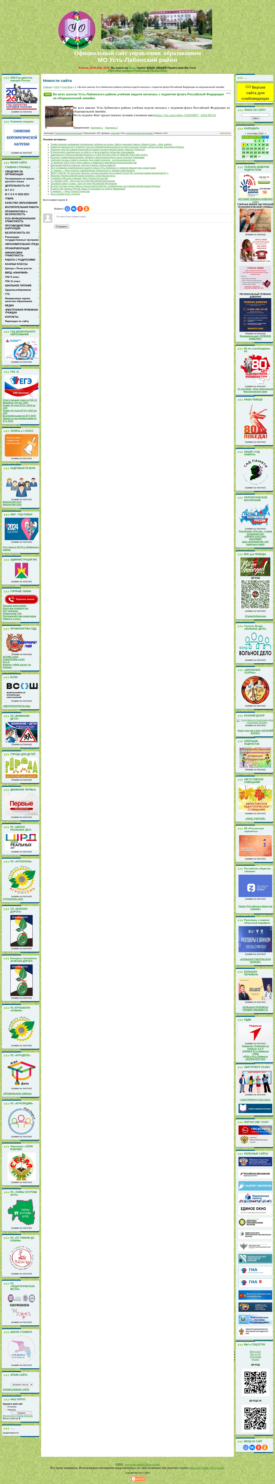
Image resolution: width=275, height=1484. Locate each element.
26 (243, 156)
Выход (155, 70)
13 (247, 148)
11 (267, 144)
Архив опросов (25, 1416)
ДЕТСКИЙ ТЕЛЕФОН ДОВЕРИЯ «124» (255, 200)
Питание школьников (14, 605)
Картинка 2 (111, 127)
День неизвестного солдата (65, 194)
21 (251, 152)
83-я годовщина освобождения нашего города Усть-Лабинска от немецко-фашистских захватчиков (103, 168)
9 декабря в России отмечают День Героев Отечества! (79, 178)
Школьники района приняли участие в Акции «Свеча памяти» (83, 165)
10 (263, 144)
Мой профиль (124, 70)
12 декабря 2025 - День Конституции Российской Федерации (83, 181)
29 (255, 156)
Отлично (11, 1406)
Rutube (255, 1359)
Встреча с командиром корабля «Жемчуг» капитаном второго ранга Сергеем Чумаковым (97, 157)
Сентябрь (67, 87)
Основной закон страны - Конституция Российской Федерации (84, 183)
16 (259, 148)
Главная (47, 87)
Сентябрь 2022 (255, 133)
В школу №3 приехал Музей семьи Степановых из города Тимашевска (88, 189)
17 (263, 148)
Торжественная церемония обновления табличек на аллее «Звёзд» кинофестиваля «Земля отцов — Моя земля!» (111, 144)
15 (255, 148)
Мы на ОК (255, 1354)
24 (263, 152)
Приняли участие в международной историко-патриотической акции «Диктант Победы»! (98, 149)
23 (259, 152)
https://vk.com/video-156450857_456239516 (185, 115)
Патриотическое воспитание (68, 133)
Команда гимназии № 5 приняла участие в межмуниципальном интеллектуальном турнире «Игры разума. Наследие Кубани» (117, 147)
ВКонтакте (255, 1351)
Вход (164, 70)
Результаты (9, 1416)
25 (267, 152)
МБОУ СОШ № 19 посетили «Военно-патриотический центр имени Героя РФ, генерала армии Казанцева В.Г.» (110, 173)
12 (243, 148)
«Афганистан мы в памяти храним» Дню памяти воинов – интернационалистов (93, 160)
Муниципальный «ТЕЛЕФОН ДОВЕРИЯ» (255, 337)
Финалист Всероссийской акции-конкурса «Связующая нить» (83, 175)
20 (247, 152)
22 (255, 152)
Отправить (62, 226)
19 (243, 152)
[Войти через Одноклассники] (86, 209)
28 (251, 156)
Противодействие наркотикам (19, 616)
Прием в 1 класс (12, 619)
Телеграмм (255, 1357)
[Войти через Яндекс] (80, 209)
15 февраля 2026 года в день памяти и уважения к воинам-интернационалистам (94, 162)
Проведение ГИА (12, 613)
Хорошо (11, 1409)
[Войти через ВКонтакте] (74, 209)
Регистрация (142, 70)
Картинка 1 (97, 127)
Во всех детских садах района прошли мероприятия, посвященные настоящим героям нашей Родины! (105, 186)
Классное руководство (15, 608)
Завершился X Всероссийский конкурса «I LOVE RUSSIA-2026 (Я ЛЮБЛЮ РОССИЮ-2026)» (99, 155)
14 (251, 148)
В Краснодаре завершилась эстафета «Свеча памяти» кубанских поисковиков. (93, 152)
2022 (56, 87)
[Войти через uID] (67, 209)
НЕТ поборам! (10, 611)
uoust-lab (115, 133)
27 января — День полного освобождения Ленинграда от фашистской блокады (93, 170)
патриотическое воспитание (139, 133)
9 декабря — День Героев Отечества (70, 191)
